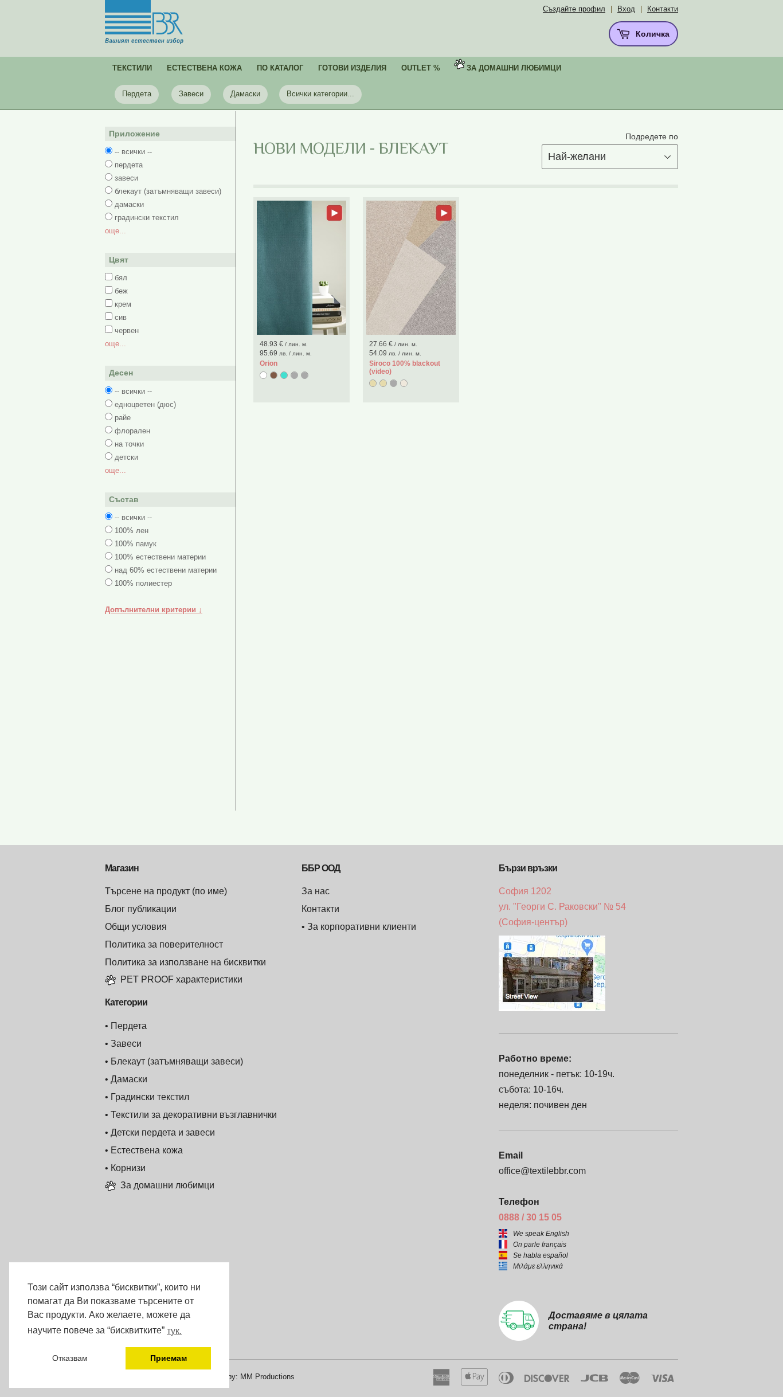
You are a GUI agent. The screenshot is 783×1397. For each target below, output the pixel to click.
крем (123, 304)
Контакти (662, 9)
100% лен (131, 530)
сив (121, 317)
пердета (129, 165)
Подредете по (651, 136)
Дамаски (245, 93)
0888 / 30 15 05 (530, 1217)
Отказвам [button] (70, 1358)
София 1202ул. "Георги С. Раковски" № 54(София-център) (562, 906)
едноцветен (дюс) (145, 404)
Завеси (191, 93)
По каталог (280, 68)
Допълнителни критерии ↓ (153, 609)
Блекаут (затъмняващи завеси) (177, 1061)
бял (121, 277)
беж (121, 291)
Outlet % (420, 68)
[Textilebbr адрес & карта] (552, 1008)
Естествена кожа (147, 1150)
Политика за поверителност (164, 944)
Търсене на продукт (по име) (166, 891)
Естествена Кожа (204, 68)
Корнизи (128, 1168)
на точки (129, 444)
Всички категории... (320, 93)
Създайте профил (574, 9)
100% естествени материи (160, 557)
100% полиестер (143, 583)
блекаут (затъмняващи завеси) (168, 191)
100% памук (135, 543)
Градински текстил (150, 1097)
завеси (126, 178)
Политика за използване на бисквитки (185, 962)
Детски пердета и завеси (163, 1132)
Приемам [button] (168, 1358)
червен (127, 330)
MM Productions (267, 1376)
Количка (651, 33)
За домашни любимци (514, 68)
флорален (132, 430)
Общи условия (136, 927)
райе (123, 417)
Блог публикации (141, 909)
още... (115, 230)
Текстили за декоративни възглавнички (194, 1115)
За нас (316, 891)
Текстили (132, 68)
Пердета (136, 93)
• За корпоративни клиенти (359, 927)
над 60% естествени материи (166, 570)
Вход (626, 9)
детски (126, 457)
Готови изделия (352, 68)
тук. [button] (174, 1331)
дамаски (129, 204)
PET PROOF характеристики (181, 979)
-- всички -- (133, 151)
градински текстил (147, 217)
